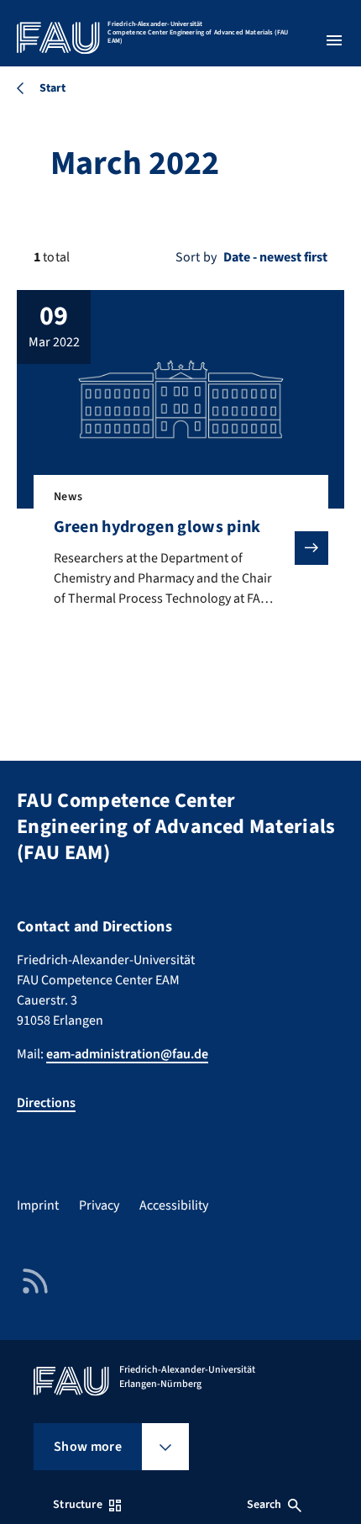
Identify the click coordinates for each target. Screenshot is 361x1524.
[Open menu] (334, 40)
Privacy (99, 1205)
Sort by (196, 257)
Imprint (38, 1205)
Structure (77, 1504)
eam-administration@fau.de (127, 1054)
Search (264, 1504)
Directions (46, 1103)
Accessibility (173, 1205)
